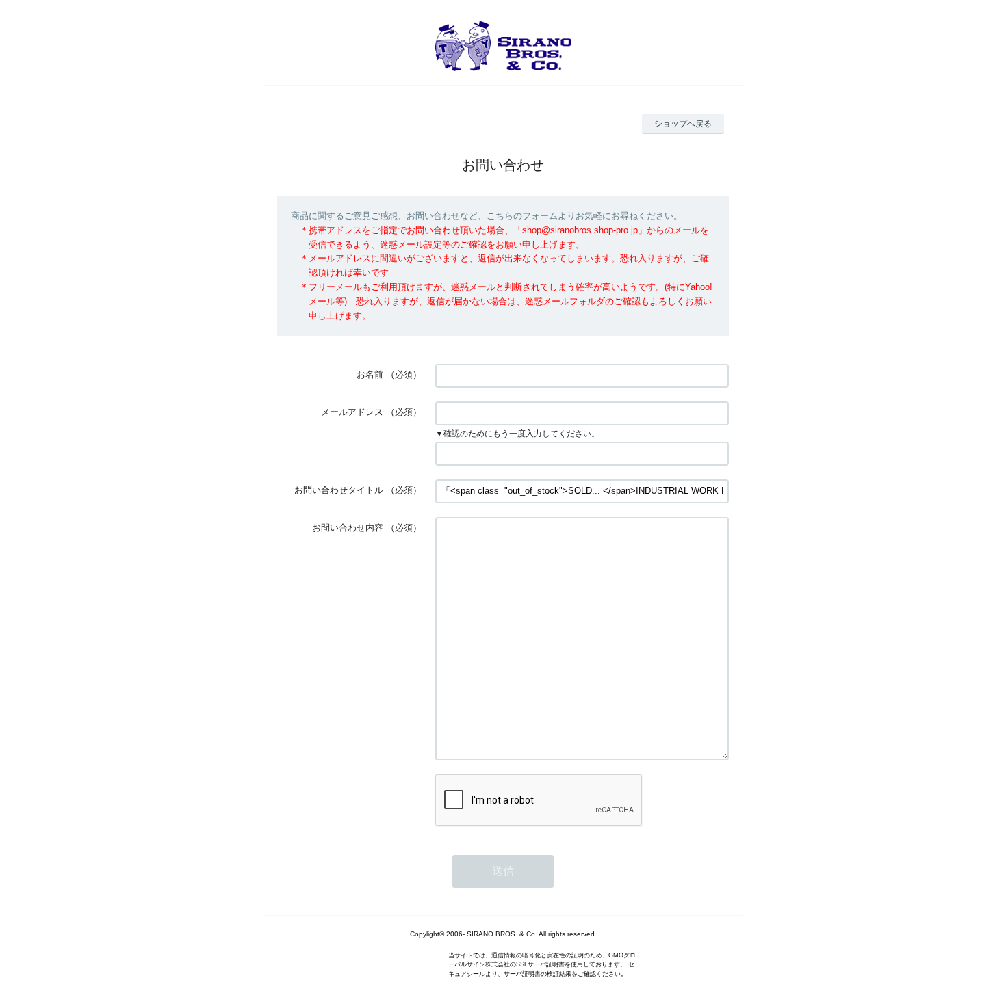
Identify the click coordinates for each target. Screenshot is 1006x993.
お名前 (370, 374)
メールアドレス (352, 412)
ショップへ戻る (683, 124)
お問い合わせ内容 (347, 527)
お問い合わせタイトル (338, 490)
